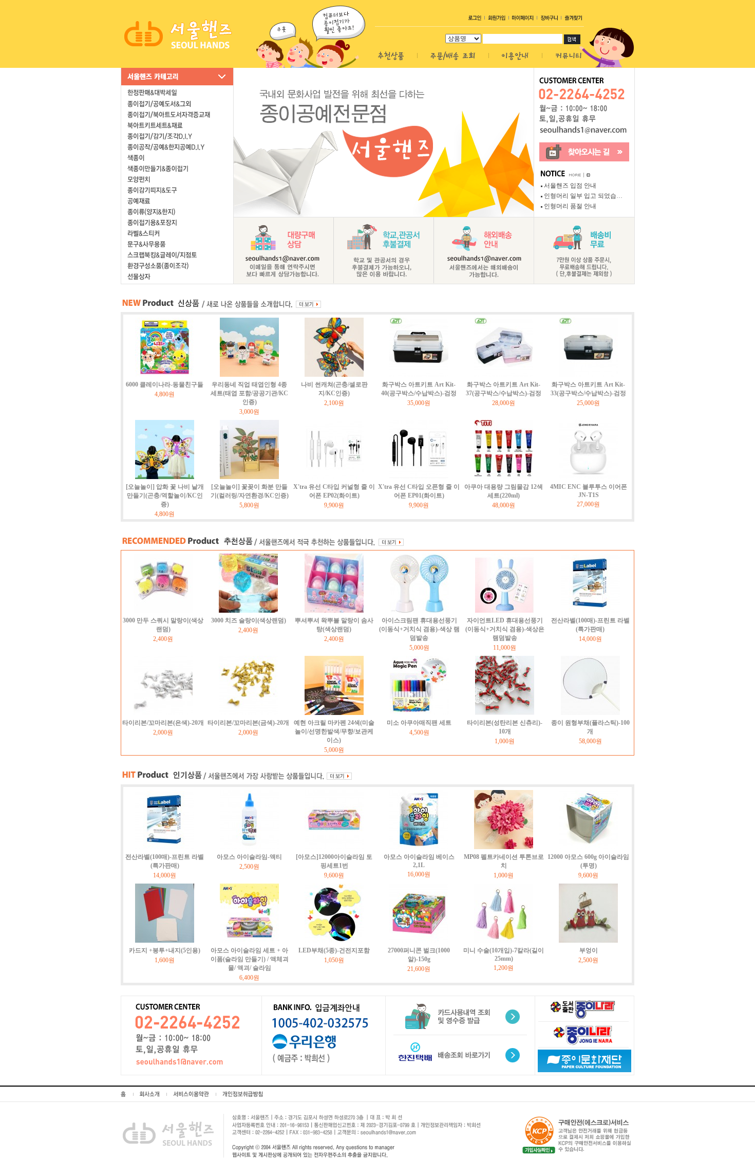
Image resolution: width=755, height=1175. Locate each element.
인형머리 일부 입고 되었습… (583, 195)
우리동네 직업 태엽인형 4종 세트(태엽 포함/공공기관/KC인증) (249, 393)
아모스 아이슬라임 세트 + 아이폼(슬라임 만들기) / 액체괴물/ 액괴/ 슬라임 (250, 959)
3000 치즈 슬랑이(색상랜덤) (248, 620)
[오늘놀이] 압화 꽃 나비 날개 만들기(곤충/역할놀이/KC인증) (165, 495)
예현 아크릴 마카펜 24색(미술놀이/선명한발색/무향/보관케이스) (334, 731)
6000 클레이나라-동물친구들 (164, 384)
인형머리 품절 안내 (570, 206)
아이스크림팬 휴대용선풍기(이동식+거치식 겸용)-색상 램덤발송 (419, 629)
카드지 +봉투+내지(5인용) (164, 950)
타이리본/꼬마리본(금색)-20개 (248, 722)
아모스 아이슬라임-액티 (249, 856)
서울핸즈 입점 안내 (570, 185)
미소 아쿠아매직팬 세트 (419, 722)
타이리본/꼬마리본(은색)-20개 (163, 722)
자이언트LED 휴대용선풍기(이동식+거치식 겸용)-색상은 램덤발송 (504, 629)
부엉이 (588, 950)
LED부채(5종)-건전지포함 (334, 950)
